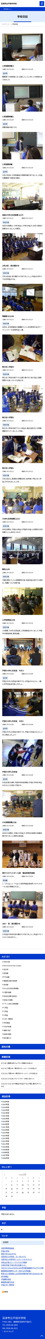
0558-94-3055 (12, 1325)
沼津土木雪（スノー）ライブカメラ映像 (14, 1262)
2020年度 (5, 1118)
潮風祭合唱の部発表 (10, 981)
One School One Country (12, 965)
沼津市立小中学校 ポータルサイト (13, 1256)
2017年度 (5, 1127)
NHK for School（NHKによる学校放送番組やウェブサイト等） (22, 1268)
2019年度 (5, 1121)
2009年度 (5, 1149)
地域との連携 (8, 1000)
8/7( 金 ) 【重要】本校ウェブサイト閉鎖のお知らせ (17, 1063)
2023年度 (5, 1110)
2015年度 (5, 1132)
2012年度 (5, 1141)
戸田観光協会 (6, 1279)
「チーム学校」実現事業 (11, 1004)
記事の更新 (7, 1034)
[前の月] (4, 1174)
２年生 (6, 1011)
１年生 (6, 1007)
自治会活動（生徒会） (10, 996)
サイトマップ (9, 1331)
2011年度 (5, 1144)
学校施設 (7, 1023)
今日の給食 (7, 1026)
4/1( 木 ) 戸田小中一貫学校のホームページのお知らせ (19, 1068)
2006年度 (5, 1158)
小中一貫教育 (8, 1019)
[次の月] (40, 1174)
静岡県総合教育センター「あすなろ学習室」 (16, 1271)
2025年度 (5, 1104)
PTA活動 (6, 977)
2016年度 (5, 1130)
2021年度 (5, 1116)
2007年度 (5, 1155)
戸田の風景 (7, 992)
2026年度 (5, 1101)
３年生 (6, 1015)
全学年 (6, 969)
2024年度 (5, 1107)
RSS (6, 1291)
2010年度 (5, 1147)
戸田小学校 (5, 1251)
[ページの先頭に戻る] (42, 1336)
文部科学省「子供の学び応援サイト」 (13, 1265)
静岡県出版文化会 (7, 1282)
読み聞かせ (7, 1038)
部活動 (6, 973)
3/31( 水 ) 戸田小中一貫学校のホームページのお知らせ (19, 1073)
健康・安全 (7, 1030)
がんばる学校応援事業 (11, 988)
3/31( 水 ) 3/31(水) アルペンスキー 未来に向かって (17, 1078)
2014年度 (5, 1135)
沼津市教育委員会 (7, 1248)
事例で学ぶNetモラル (8, 1254)
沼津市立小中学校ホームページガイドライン (16, 1259)
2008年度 (5, 1152)
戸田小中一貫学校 (7, 1285)
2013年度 (5, 1138)
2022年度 (5, 1113)
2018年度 (5, 1124)
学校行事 (7, 962)
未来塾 (6, 984)
